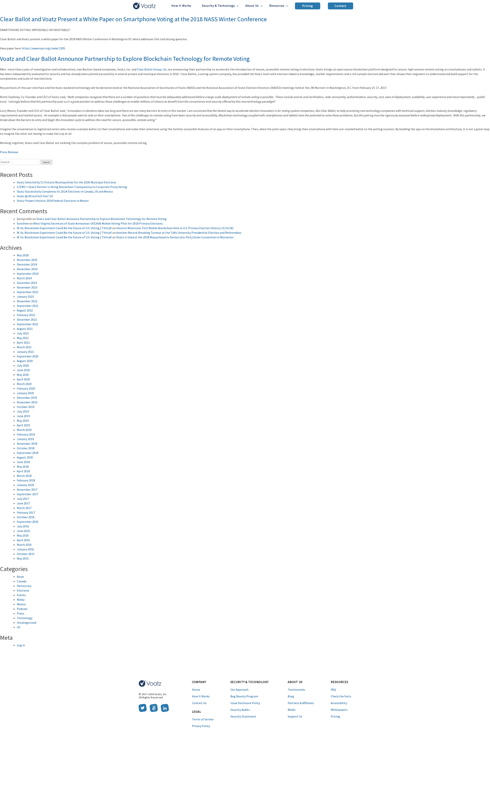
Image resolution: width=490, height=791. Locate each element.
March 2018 (24, 476)
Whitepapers (339, 710)
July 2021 (23, 333)
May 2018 (23, 466)
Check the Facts (341, 696)
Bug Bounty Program (244, 696)
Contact (341, 6)
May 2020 (23, 375)
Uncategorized (26, 622)
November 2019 (27, 402)
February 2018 (26, 480)
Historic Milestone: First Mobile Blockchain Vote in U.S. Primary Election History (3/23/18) (174, 228)
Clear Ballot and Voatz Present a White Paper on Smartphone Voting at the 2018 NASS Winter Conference (133, 19)
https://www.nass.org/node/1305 (43, 48)
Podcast (22, 609)
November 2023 (27, 287)
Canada (21, 581)
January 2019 (25, 439)
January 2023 (25, 296)
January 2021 (25, 352)
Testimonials (296, 689)
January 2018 (25, 485)
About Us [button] (252, 5)
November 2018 (27, 443)
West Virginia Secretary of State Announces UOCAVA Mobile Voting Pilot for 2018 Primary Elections (98, 223)
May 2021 (23, 338)
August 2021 (25, 329)
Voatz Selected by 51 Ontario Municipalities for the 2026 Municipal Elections (66, 182)
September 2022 (27, 306)
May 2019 (23, 420)
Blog (291, 696)
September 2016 (27, 522)
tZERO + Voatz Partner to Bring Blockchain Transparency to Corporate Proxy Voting (72, 187)
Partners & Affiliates (301, 703)
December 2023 (27, 283)
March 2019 (24, 430)
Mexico (21, 604)
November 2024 (27, 269)
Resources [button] (276, 5)
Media (20, 599)
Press (20, 613)
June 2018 (23, 462)
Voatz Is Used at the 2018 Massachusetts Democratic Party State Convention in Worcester (175, 237)
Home (196, 689)
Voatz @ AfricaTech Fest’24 (34, 196)
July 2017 (23, 499)
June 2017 (23, 503)
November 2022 (27, 301)
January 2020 (25, 393)
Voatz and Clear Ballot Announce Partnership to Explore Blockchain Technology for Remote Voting (125, 59)
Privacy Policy (201, 726)
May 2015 (23, 558)
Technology (24, 618)
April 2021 (23, 342)
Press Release (9, 152)
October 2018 (25, 448)
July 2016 (23, 526)
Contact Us (199, 703)
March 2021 (24, 347)
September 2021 (27, 324)
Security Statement (243, 716)
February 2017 (26, 512)
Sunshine (23, 223)
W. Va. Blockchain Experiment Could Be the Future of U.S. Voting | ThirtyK (64, 228)
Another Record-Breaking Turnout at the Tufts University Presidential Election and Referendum (178, 233)
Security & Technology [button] (218, 5)
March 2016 (24, 545)
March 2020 (24, 384)
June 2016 (23, 531)
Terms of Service (203, 719)
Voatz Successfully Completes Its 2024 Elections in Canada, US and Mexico (65, 191)
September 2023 (27, 292)
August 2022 (25, 310)
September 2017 (27, 494)
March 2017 (24, 508)
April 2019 (23, 425)
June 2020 (23, 370)
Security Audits (240, 710)
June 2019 (23, 416)
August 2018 (25, 457)
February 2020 (26, 388)
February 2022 (26, 315)
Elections (23, 590)
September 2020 (27, 356)
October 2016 (25, 517)
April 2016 (23, 540)
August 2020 (25, 361)
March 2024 (24, 278)
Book (20, 577)
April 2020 (23, 379)
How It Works (181, 5)
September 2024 (27, 273)
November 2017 (27, 489)
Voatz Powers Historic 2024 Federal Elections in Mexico (53, 201)
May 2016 (23, 535)
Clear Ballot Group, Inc (152, 69)
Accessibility (339, 703)
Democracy (24, 586)
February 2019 (26, 434)
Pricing (307, 6)
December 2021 (27, 319)
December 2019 (27, 398)
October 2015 (25, 554)
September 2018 (27, 453)
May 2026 (23, 255)
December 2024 (27, 264)
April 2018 (23, 471)
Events (21, 595)
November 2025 (27, 260)
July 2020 (23, 365)
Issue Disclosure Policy (245, 703)
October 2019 (25, 407)
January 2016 (25, 549)
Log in (21, 645)
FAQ (333, 689)
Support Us (295, 716)
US (18, 627)
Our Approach (239, 689)
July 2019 (23, 411)
